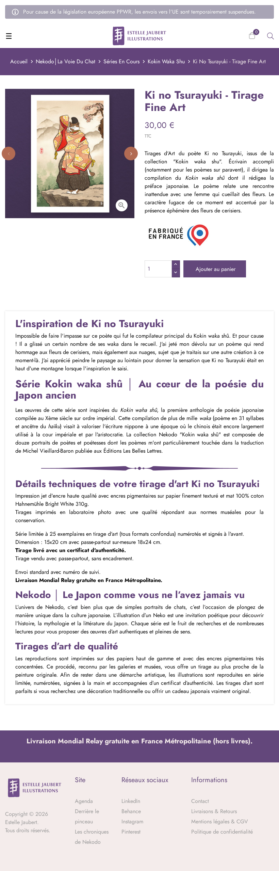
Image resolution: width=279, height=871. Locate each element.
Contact (200, 801)
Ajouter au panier (214, 269)
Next (131, 153)
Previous (8, 153)
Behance (131, 811)
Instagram (132, 821)
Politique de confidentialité (222, 832)
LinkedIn (130, 801)
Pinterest (131, 832)
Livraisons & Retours (214, 811)
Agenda (84, 801)
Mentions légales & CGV (219, 821)
